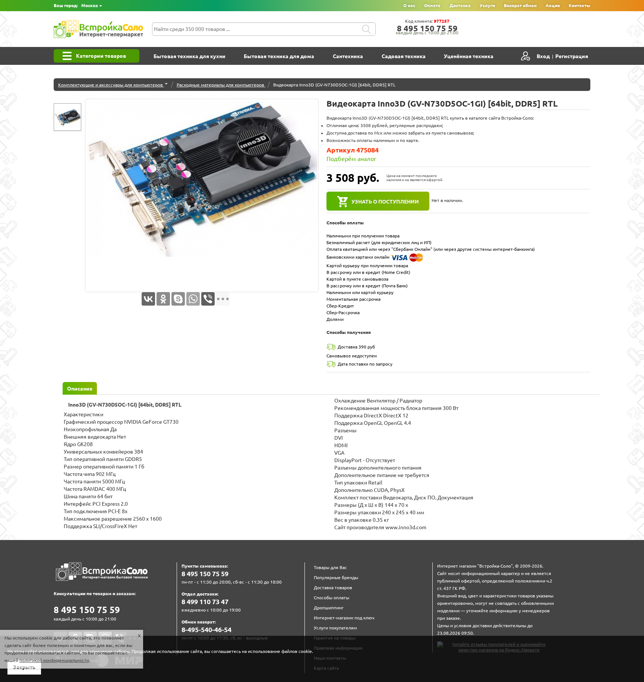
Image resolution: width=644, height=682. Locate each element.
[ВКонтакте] (148, 299)
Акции (553, 5)
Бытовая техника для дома (279, 56)
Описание (79, 389)
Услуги (487, 5)
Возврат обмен (520, 5)
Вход (543, 56)
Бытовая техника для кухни (189, 56)
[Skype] (178, 299)
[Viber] (208, 299)
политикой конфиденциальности (54, 660)
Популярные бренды (336, 577)
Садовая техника (404, 56)
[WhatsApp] (193, 299)
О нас (409, 5)
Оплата (432, 5)
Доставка (460, 5)
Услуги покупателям (335, 627)
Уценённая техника (468, 56)
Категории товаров (101, 56)
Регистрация (571, 56)
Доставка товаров (333, 587)
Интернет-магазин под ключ (344, 617)
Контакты (579, 5)
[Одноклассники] (163, 299)
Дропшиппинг (329, 607)
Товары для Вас (330, 567)
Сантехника (348, 56)
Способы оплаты (331, 597)
